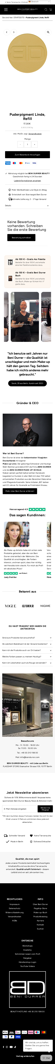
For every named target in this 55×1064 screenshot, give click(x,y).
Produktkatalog (40, 916)
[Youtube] (11, 1047)
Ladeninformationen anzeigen (27, 180)
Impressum (15, 904)
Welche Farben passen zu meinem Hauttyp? (21, 656)
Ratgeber (27, 958)
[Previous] (7, 32)
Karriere (40, 920)
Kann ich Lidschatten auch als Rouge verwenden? (24, 663)
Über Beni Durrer (40, 904)
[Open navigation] (8, 9)
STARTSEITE (19, 17)
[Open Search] (46, 9)
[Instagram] (7, 1047)
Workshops (27, 946)
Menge (27, 139)
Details (8, 205)
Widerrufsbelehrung (15, 912)
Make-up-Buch (40, 912)
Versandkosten (35, 134)
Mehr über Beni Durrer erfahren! (20, 491)
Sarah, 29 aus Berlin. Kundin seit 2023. (27, 383)
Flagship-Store (40, 908)
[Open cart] (50, 9)
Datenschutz (14, 908)
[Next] (14, 32)
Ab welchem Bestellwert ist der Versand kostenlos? (25, 644)
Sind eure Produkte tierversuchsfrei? (18, 638)
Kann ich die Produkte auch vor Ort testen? (21, 650)
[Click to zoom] (48, 32)
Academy (27, 950)
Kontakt (40, 925)
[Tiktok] (15, 1047)
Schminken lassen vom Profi (27, 954)
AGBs (14, 920)
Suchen (40, 929)
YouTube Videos (27, 966)
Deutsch (34, 2)
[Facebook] (3, 1047)
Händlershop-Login (27, 962)
